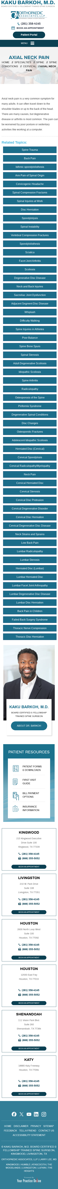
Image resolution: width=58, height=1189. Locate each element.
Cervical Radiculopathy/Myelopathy (30, 466)
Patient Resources (29, 752)
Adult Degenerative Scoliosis (29, 363)
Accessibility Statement (29, 1135)
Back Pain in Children (29, 611)
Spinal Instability (29, 226)
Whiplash (29, 312)
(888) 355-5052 (31, 858)
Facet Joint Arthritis (30, 260)
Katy (29, 1060)
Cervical (30, 66)
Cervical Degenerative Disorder (30, 508)
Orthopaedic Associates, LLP (19, 1159)
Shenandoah (29, 1014)
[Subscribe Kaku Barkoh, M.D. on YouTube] (29, 1112)
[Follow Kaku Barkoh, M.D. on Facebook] (14, 1112)
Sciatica (29, 252)
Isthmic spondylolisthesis (30, 167)
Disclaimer (21, 1126)
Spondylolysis (30, 218)
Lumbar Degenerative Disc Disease (30, 594)
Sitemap (48, 1126)
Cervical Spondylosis (30, 457)
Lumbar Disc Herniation (29, 602)
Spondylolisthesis (30, 243)
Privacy (36, 1126)
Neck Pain (30, 474)
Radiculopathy (30, 389)
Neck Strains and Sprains (29, 534)
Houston (29, 923)
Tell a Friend (27, 1131)
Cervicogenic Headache (30, 184)
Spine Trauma (30, 149)
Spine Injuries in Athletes (30, 329)
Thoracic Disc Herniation (30, 636)
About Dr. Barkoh (29, 726)
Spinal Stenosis (30, 354)
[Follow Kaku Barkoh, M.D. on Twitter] (21, 1112)
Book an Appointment (30, 28)
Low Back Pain (30, 542)
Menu (24, 43)
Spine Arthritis (30, 380)
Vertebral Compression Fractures (30, 235)
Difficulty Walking (30, 320)
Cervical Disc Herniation (30, 517)
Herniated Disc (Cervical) (29, 448)
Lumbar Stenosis (29, 559)
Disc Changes (30, 423)
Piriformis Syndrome (29, 406)
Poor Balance (30, 337)
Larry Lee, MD (48, 1159)
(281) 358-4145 (31, 23)
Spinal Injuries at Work (30, 201)
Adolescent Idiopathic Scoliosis (30, 440)
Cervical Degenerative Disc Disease (30, 525)
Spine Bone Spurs (29, 346)
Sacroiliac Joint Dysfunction (30, 295)
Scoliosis (30, 269)
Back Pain (30, 158)
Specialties (23, 62)
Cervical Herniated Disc (30, 483)
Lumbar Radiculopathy (30, 551)
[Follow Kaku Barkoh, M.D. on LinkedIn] (36, 1112)
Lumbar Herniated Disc (30, 577)
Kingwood (29, 832)
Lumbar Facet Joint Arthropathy (30, 585)
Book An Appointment (29, 867)
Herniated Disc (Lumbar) (30, 568)
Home (6, 62)
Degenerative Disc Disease (30, 278)
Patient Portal (29, 35)
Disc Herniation (30, 209)
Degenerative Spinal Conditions (30, 414)
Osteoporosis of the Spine (30, 397)
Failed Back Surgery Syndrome (30, 619)
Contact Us (46, 1131)
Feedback (10, 1131)
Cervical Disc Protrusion (30, 500)
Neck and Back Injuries (30, 286)
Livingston (29, 878)
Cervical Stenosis (30, 491)
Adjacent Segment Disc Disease (29, 303)
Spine (40, 62)
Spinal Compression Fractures (29, 192)
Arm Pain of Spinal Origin (29, 175)
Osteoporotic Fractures (30, 431)
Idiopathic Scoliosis (30, 372)
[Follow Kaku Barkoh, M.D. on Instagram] (43, 1112)
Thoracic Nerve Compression (30, 628)
